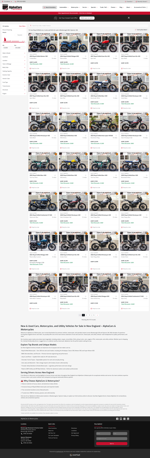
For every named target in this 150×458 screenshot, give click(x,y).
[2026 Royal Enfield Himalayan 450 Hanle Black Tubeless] (43, 282)
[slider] (3, 42)
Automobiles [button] (63, 7)
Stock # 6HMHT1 (33, 294)
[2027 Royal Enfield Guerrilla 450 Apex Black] (134, 42)
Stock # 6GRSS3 (124, 252)
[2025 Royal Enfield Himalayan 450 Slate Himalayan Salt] (134, 122)
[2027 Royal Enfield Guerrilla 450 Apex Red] (104, 42)
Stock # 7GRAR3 (94, 54)
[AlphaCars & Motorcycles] (12, 7)
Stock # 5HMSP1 (125, 213)
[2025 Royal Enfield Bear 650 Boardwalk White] (104, 82)
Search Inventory (51, 7)
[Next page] (97, 315)
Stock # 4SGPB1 (63, 54)
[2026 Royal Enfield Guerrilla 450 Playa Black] (73, 282)
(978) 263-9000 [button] (21, 1)
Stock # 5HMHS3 (64, 213)
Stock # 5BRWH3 (64, 173)
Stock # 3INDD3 (94, 133)
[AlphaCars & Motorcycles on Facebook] (116, 419)
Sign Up (112, 443)
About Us (50, 430)
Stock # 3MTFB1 (33, 54)
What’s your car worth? (87, 18)
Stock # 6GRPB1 (63, 294)
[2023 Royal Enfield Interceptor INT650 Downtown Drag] (104, 122)
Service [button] (84, 7)
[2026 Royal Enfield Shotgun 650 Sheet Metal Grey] (104, 282)
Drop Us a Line (35, 68)
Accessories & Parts (140, 7)
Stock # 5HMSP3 (94, 213)
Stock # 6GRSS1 (63, 252)
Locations (74, 430)
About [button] (128, 7)
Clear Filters (22, 26)
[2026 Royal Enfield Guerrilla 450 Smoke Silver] (73, 241)
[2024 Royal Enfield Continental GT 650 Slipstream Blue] (43, 201)
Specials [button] (93, 7)
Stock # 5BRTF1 (33, 173)
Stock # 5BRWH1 (64, 133)
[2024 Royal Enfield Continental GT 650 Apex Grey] (134, 282)
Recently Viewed (142, 1)
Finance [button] (113, 7)
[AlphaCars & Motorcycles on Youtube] (120, 419)
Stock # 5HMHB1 (33, 133)
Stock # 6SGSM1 (94, 294)
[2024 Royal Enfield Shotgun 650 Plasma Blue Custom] (43, 241)
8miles (85, 58)
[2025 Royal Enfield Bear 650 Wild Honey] (73, 122)
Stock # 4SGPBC (33, 252)
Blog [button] (121, 7)
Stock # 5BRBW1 (125, 173)
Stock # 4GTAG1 (124, 294)
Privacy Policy (75, 435)
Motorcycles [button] (74, 7)
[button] (7, 1)
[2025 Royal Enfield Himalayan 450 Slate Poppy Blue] (104, 201)
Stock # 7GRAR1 (63, 94)
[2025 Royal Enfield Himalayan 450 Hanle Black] (134, 82)
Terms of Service (53, 438)
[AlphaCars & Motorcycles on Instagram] (124, 419)
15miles (54, 58)
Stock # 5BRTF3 (94, 173)
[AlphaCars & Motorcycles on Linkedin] (127, 419)
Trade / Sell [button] (103, 7)
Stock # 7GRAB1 (33, 94)
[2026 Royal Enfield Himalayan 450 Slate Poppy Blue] (104, 241)
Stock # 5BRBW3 (94, 94)
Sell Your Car (51, 433)
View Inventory (52, 428)
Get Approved (75, 433)
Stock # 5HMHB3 (125, 94)
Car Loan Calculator (53, 435)
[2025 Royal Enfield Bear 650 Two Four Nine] (43, 161)
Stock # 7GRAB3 (124, 54)
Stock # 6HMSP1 (94, 252)
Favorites (129, 1)
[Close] (129, 17)
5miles (115, 58)
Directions (74, 428)
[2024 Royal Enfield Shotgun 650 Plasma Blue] (73, 42)
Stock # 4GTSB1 (33, 213)
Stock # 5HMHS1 (125, 133)
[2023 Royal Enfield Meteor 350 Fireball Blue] (43, 42)
